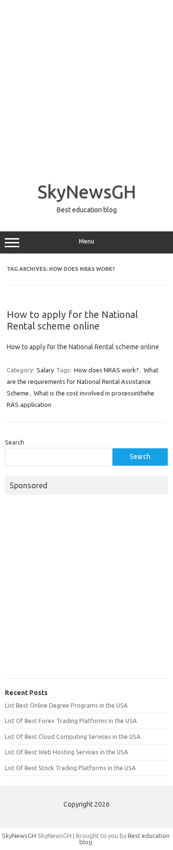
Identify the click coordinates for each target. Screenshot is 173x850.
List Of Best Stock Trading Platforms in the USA (70, 767)
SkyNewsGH (86, 191)
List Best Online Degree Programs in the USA (66, 705)
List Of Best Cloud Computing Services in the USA (72, 736)
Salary (45, 370)
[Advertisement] (86, 86)
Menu (86, 241)
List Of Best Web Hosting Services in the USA (66, 752)
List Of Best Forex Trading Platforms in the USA (70, 720)
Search (14, 442)
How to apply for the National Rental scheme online (72, 320)
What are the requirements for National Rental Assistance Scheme (83, 381)
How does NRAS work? (106, 370)
